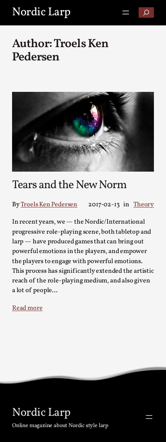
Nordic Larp (41, 12)
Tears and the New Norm (69, 185)
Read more (27, 308)
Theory (143, 204)
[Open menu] (126, 12)
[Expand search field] (146, 12)
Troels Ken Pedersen (49, 204)
